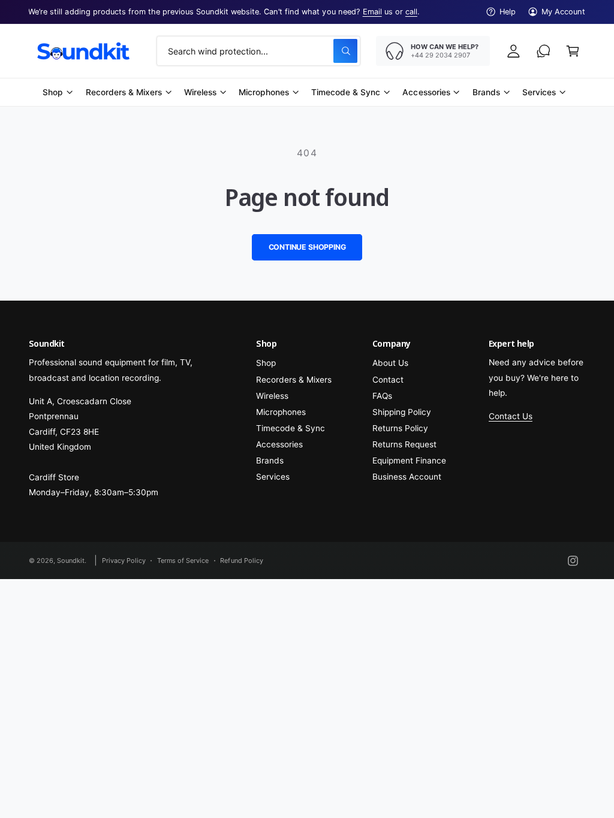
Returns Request (404, 444)
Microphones (281, 412)
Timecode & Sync (290, 428)
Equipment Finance (409, 460)
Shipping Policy (401, 412)
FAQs (382, 396)
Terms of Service (183, 560)
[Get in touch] (543, 50)
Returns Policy (400, 428)
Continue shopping (307, 247)
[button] (573, 50)
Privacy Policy (124, 560)
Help (507, 11)
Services (273, 476)
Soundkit (71, 560)
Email (372, 11)
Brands (270, 460)
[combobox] (258, 50)
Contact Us (510, 416)
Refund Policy (241, 560)
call (411, 11)
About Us (390, 363)
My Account (563, 11)
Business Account (406, 476)
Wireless (272, 396)
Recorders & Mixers (294, 379)
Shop (266, 363)
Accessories (279, 444)
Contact (388, 379)
